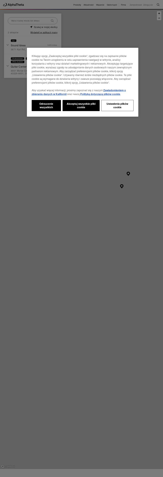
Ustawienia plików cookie (117, 105)
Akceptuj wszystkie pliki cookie (81, 105)
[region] (82, 82)
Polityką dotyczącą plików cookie (100, 94)
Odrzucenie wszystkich (46, 105)
